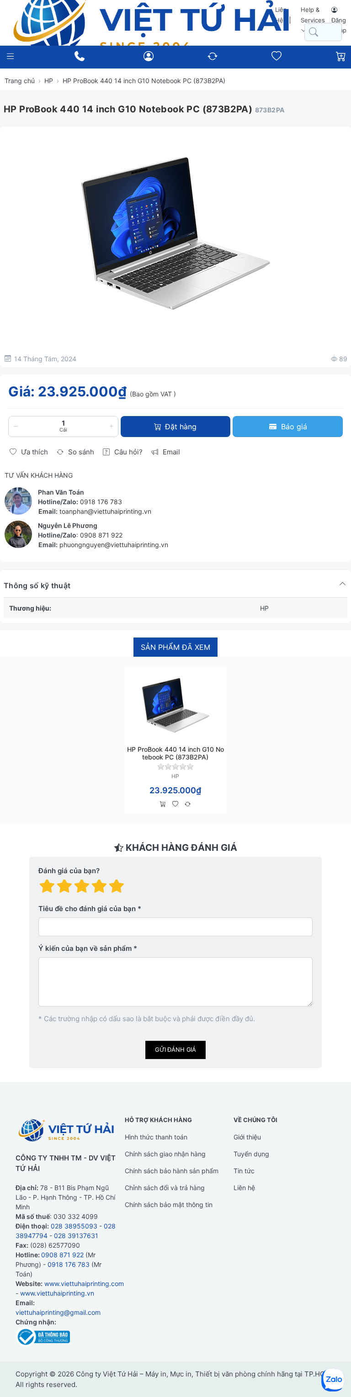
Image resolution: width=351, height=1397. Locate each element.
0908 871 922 (101, 535)
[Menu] (10, 56)
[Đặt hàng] (163, 804)
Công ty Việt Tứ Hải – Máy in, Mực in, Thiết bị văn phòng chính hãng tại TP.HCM (203, 1374)
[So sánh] (187, 804)
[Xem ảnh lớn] (175, 233)
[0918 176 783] (79, 56)
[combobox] (323, 32)
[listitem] (175, 233)
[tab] (175, 647)
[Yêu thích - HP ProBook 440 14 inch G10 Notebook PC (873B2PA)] (175, 804)
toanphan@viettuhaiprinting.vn (105, 511)
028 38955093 (74, 1226)
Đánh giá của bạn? (69, 870)
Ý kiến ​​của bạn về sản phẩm (85, 948)
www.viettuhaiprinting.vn (57, 1293)
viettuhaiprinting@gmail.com (58, 1312)
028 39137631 (76, 1235)
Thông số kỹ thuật (37, 585)
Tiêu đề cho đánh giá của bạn (87, 908)
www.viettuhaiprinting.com (84, 1283)
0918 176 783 (101, 502)
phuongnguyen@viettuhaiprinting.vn (113, 544)
